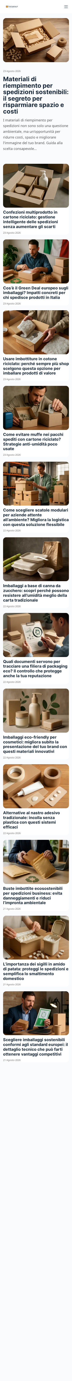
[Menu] (66, 6)
